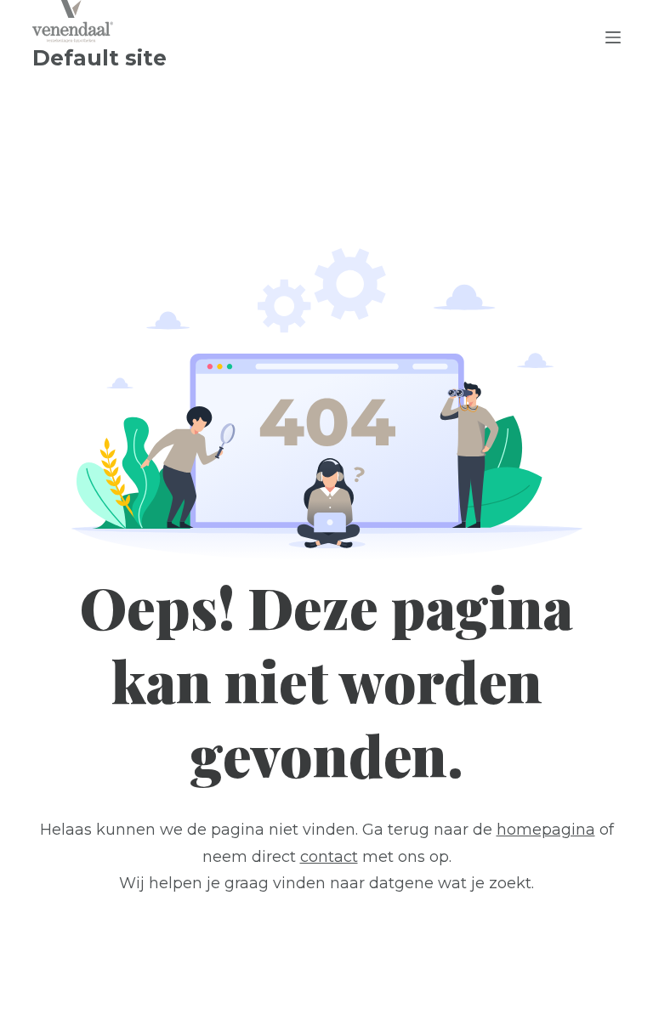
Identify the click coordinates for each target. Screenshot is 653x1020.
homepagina (546, 829)
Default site (99, 58)
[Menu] (613, 37)
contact (329, 856)
